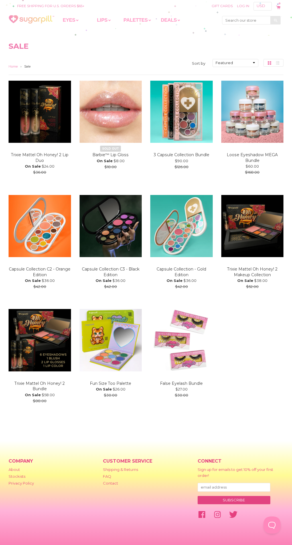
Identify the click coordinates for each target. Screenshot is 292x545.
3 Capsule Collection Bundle (181, 154)
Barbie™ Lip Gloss (110, 154)
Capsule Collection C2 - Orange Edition (39, 272)
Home (13, 66)
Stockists (17, 476)
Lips (102, 20)
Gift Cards (222, 6)
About (14, 469)
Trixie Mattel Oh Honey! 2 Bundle (40, 386)
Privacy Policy (21, 483)
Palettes (135, 20)
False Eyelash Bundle (181, 383)
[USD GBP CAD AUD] (263, 6)
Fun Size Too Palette (110, 383)
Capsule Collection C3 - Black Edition (110, 272)
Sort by (198, 63)
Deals (169, 20)
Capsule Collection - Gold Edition (181, 272)
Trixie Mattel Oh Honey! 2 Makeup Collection (252, 272)
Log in (243, 6)
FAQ (107, 476)
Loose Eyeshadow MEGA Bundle (252, 157)
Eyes (69, 20)
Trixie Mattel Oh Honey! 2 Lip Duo (39, 157)
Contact (110, 483)
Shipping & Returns (120, 469)
